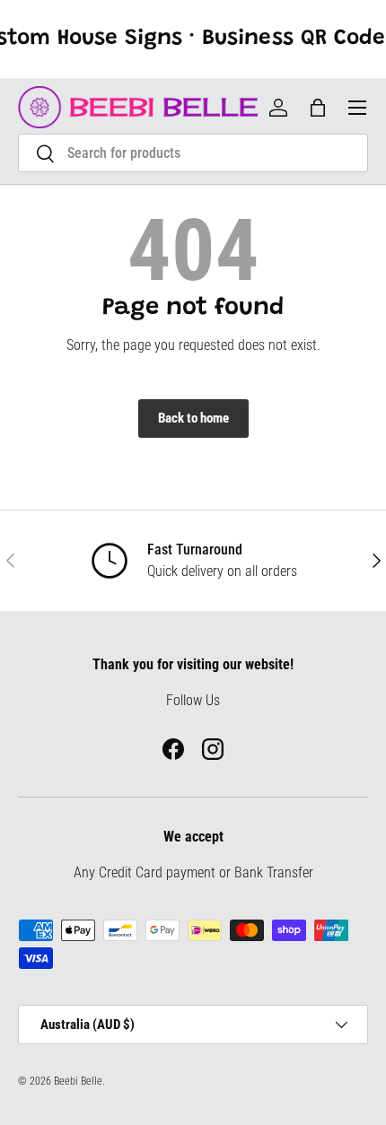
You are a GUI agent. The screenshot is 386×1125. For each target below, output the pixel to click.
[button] (318, 107)
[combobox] (193, 153)
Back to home (193, 418)
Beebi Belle (78, 1081)
